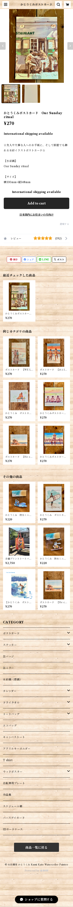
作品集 (7, 794)
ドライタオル (11, 702)
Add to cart (37, 203)
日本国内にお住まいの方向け (36, 214)
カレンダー (10, 691)
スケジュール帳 (12, 806)
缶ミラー (8, 668)
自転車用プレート (14, 783)
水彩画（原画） (12, 679)
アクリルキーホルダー (17, 748)
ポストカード (11, 633)
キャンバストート (14, 737)
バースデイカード (14, 818)
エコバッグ (10, 725)
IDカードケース (13, 829)
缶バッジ (8, 656)
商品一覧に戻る (36, 847)
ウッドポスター (12, 771)
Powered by (32, 870)
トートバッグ (11, 714)
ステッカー (10, 645)
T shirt (8, 760)
